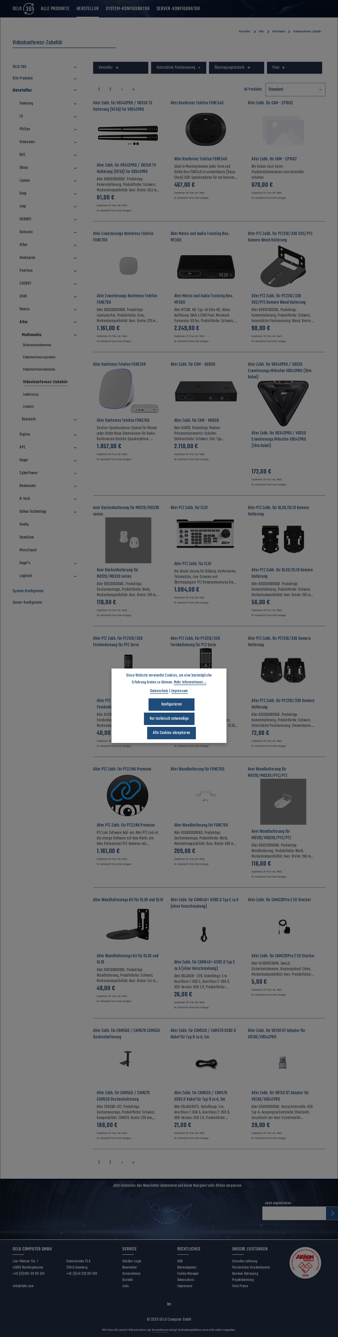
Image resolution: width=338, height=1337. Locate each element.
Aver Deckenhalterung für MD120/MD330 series (117, 573)
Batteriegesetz (187, 1268)
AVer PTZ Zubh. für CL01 (193, 564)
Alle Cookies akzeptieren (171, 733)
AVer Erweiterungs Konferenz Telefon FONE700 (127, 299)
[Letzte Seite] (133, 89)
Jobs (125, 1286)
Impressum (184, 1286)
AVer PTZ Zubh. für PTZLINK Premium (126, 825)
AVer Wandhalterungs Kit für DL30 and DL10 (128, 959)
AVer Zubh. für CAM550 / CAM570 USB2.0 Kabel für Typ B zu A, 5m (200, 1096)
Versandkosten (160, 1330)
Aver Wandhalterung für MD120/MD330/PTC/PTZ (271, 834)
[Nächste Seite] (122, 89)
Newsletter (129, 1268)
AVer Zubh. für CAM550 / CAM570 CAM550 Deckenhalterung (123, 1096)
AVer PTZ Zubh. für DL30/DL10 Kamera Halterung (282, 573)
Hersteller (106, 67)
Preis (276, 67)
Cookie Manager (188, 1274)
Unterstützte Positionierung (176, 67)
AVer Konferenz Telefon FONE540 (200, 159)
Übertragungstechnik (229, 67)
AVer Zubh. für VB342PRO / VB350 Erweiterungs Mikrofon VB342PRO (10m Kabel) (279, 439)
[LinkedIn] (169, 1305)
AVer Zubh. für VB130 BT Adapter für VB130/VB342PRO (280, 1096)
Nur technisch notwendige (169, 718)
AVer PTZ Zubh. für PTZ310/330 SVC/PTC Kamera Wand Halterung (279, 299)
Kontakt (127, 1280)
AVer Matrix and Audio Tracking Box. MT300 (203, 299)
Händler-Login (132, 1261)
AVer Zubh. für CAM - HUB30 (196, 420)
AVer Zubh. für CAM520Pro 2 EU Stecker (283, 956)
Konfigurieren (171, 704)
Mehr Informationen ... (190, 682)
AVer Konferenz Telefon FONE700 (123, 420)
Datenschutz (185, 1280)
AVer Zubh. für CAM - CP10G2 (274, 159)
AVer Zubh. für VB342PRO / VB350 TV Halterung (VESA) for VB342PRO (126, 168)
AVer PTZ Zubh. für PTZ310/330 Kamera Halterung (283, 704)
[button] (75, 67)
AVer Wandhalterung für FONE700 (201, 825)
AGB (180, 1261)
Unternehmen (131, 1274)
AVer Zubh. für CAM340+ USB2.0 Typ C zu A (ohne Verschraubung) (204, 965)
